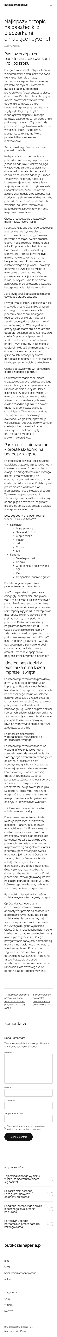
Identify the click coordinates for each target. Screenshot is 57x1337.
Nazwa (8, 1087)
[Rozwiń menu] (51, 5)
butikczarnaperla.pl (16, 4)
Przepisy (16, 45)
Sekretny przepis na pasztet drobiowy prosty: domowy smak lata (42, 999)
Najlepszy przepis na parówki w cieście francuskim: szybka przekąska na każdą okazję (17, 1001)
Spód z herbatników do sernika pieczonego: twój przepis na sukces (23, 1208)
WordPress (21, 1331)
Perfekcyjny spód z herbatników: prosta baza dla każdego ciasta (22, 1223)
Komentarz (9, 1052)
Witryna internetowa (13, 1113)
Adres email (10, 1100)
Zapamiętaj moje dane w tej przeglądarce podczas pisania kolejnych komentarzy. (26, 1127)
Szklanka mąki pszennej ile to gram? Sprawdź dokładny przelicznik (18, 1193)
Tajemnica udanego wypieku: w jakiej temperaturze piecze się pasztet (22, 1178)
